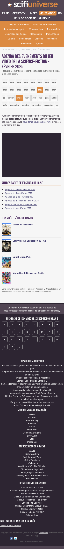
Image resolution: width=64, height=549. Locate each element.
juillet (54, 97)
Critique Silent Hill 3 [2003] (32, 493)
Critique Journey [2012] (32, 508)
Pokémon (32, 423)
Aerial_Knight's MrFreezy (32, 472)
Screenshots (25, 38)
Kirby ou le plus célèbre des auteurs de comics (32, 402)
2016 (33, 82)
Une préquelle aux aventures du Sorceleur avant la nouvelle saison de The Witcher (32, 373)
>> (57, 105)
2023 (26, 89)
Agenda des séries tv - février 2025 (21, 204)
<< (4, 97)
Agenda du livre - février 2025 (18, 193)
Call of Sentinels (32, 459)
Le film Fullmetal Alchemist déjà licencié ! (32, 405)
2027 (54, 89)
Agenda (39, 43)
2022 (19, 89)
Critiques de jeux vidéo (18, 24)
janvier (11, 97)
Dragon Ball (32, 441)
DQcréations (43, 532)
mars (27, 97)
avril (34, 97)
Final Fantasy (32, 420)
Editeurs (11, 38)
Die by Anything (32, 453)
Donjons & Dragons (32, 432)
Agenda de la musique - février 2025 (22, 200)
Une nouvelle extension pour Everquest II (32, 389)
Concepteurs (36, 33)
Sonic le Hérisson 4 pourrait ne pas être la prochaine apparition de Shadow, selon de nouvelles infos (32, 385)
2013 (12, 82)
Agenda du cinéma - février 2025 (20, 189)
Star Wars (32, 417)
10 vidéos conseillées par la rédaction (32, 377)
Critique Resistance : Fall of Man (32, 499)
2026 (47, 89)
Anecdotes (52, 38)
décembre (48, 105)
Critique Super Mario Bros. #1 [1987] (32, 505)
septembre (14, 105)
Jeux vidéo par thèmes (15, 33)
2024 (33, 89)
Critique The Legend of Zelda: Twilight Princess (32, 490)
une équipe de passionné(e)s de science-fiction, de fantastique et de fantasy (32, 309)
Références (26, 43)
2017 (40, 82)
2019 (54, 82)
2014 (19, 82)
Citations (39, 38)
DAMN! (32, 450)
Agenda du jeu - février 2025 (18, 208)
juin (47, 97)
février (19, 97)
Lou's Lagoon (32, 463)
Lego (32, 438)
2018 (47, 82)
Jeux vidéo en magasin (14, 29)
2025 (40, 89)
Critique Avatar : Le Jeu (32, 487)
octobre (25, 105)
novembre (36, 105)
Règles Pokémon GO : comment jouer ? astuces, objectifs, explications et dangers (32, 397)
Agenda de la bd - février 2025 (19, 196)
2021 (12, 89)
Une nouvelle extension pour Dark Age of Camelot (32, 392)
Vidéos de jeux (36, 29)
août (5, 105)
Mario (32, 414)
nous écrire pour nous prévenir (37, 121)
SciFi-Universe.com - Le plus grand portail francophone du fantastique (32, 5)
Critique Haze (32, 514)
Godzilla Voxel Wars (32, 456)
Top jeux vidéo (53, 29)
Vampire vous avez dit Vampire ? (32, 380)
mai (40, 97)
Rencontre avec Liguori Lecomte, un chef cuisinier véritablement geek (32, 367)
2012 (5, 82)
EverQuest (32, 435)
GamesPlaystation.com (10, 525)
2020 (5, 89)
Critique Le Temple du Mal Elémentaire (32, 496)
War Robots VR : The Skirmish (32, 466)
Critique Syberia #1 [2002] (32, 511)
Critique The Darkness (32, 502)
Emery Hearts (32, 478)
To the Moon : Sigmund (32, 469)
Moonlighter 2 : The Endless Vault (32, 475)
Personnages (52, 33)
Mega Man (32, 429)
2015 (26, 82)
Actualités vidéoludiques (44, 24)
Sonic (32, 426)
